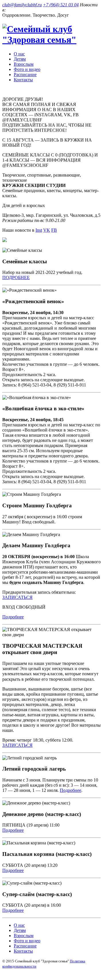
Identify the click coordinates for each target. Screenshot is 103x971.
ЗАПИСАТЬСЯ (17, 597)
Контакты (23, 79)
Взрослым (23, 64)
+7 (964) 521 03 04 (61, 4)
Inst (38, 230)
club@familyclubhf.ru (22, 4)
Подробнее (13, 616)
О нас (19, 53)
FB (54, 230)
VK (46, 230)
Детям (20, 59)
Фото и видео (27, 69)
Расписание (25, 74)
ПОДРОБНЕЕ (16, 277)
